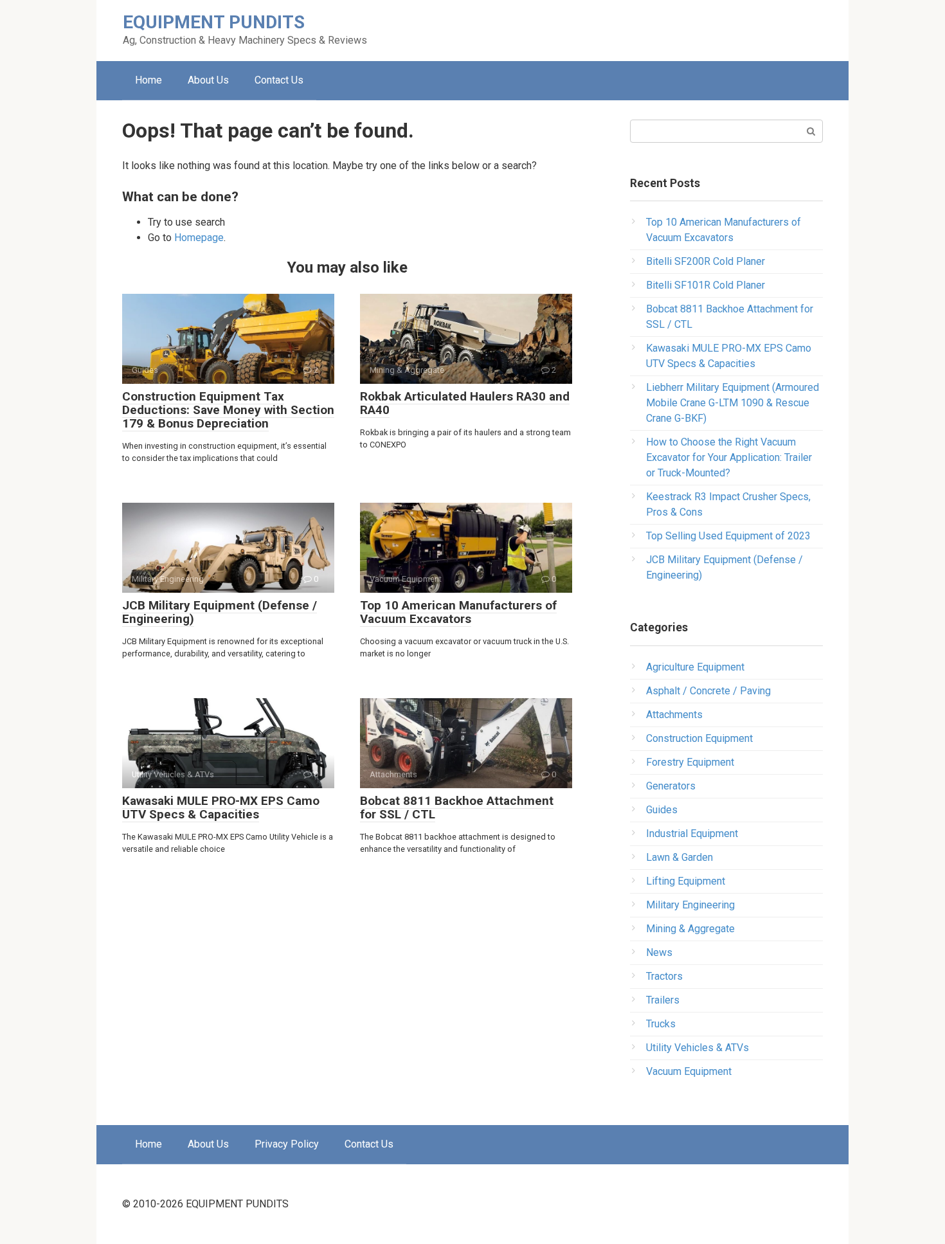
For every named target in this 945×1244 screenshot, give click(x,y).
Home (148, 80)
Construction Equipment (699, 738)
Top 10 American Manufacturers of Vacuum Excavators (458, 612)
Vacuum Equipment (689, 1071)
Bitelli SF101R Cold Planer (705, 285)
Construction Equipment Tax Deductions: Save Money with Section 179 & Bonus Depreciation (228, 410)
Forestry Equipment (690, 762)
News (659, 952)
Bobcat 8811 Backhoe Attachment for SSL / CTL (457, 807)
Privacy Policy (287, 1144)
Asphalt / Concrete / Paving (708, 691)
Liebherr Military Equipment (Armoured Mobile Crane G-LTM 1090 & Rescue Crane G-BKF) (732, 402)
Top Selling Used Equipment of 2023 (728, 536)
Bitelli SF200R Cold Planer (705, 261)
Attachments (674, 714)
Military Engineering (690, 905)
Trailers (663, 1000)
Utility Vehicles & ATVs (697, 1047)
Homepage (199, 237)
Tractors (664, 976)
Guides (662, 810)
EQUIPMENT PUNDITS (214, 22)
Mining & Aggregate (690, 929)
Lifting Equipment (685, 881)
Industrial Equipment (692, 833)
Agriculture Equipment (695, 667)
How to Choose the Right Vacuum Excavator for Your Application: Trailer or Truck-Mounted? (729, 457)
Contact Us (279, 80)
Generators (671, 786)
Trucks (661, 1024)
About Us (208, 80)
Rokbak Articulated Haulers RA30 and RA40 (465, 403)
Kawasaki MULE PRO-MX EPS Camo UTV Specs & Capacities (221, 807)
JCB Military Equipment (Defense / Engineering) (219, 612)
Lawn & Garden (679, 857)
